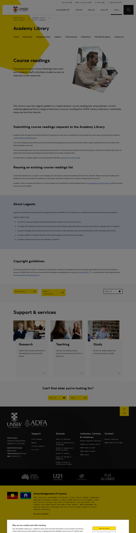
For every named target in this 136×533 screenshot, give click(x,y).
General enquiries (111, 439)
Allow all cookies (104, 528)
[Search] (129, 10)
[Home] (20, 10)
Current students (37, 446)
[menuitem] (62, 10)
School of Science (62, 453)
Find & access (19, 20)
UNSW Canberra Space (87, 451)
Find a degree (36, 439)
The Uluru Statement (41, 514)
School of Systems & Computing (63, 458)
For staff (35, 450)
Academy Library (39, 18)
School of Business (63, 439)
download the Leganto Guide (70, 158)
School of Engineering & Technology (65, 443)
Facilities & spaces (102, 37)
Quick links (27, 37)
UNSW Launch (84, 455)
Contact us (118, 37)
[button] (57, 397)
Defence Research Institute (90, 441)
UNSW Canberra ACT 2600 (113, 443)
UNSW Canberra (19, 18)
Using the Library (43, 37)
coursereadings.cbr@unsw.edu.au (25, 138)
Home (16, 37)
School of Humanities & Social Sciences (64, 449)
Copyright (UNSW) (84, 272)
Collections (86, 37)
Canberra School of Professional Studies (64, 463)
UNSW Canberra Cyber (87, 448)
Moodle (33, 443)
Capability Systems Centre (90, 444)
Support (57, 37)
